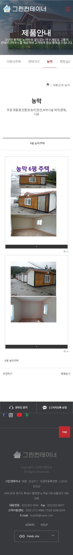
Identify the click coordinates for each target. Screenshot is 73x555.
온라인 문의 (21, 407)
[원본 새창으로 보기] (36, 201)
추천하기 (7, 373)
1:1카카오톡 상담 (58, 407)
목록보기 (65, 373)
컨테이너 (33, 61)
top (64, 432)
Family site (33, 536)
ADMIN (29, 525)
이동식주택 (14, 61)
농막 (49, 61)
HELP (44, 525)
